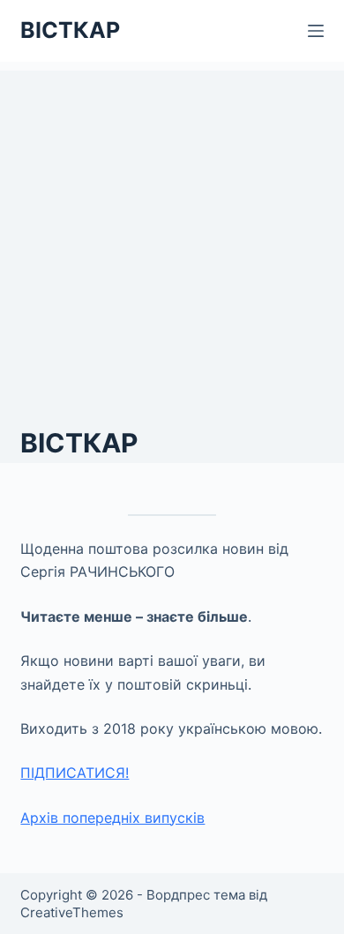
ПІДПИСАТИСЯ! (74, 772)
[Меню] (316, 31)
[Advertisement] (172, 243)
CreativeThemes (71, 912)
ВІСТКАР (70, 30)
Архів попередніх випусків (112, 817)
